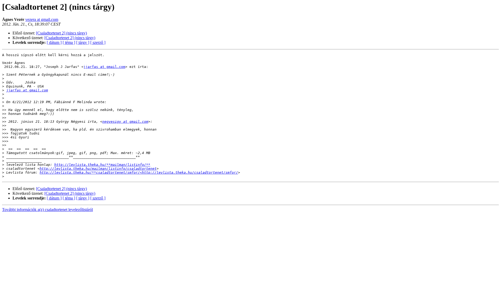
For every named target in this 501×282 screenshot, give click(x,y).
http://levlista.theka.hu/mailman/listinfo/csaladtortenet (98, 169)
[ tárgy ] (82, 42)
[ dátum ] (54, 42)
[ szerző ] (97, 42)
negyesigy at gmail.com (125, 122)
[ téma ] (69, 42)
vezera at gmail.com (41, 19)
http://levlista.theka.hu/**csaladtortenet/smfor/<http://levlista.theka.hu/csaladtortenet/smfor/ (139, 172)
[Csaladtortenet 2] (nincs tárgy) (61, 33)
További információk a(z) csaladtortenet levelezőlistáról (47, 209)
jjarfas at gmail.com (104, 67)
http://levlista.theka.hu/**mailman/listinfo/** (102, 165)
